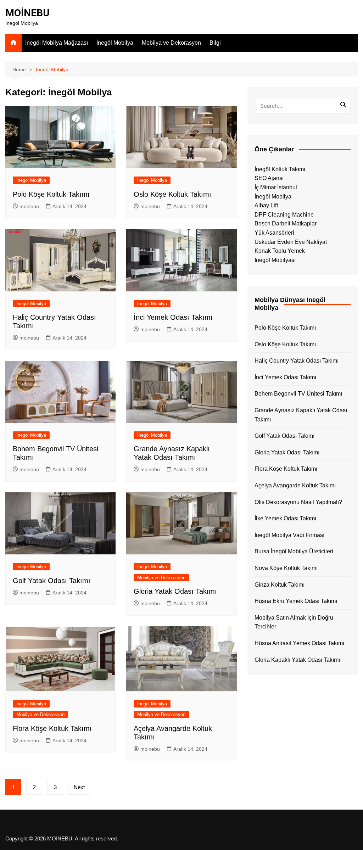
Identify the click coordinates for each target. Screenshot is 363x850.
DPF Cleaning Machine (284, 215)
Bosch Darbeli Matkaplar (286, 223)
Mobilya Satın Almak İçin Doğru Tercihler (294, 622)
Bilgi (215, 43)
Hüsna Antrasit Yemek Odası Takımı (299, 643)
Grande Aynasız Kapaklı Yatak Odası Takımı (301, 415)
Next (79, 787)
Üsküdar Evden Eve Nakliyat (291, 242)
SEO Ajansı (269, 178)
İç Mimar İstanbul (276, 187)
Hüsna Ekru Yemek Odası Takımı (296, 601)
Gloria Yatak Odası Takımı (175, 591)
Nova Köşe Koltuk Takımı (286, 568)
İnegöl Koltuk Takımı (280, 169)
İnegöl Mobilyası (275, 260)
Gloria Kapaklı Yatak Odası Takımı (297, 660)
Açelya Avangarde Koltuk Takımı (295, 485)
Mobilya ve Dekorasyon (171, 43)
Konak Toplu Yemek (280, 251)
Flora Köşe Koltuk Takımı (52, 728)
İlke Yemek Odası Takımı (285, 518)
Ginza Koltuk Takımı (280, 585)
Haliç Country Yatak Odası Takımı (297, 361)
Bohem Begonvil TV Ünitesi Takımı (298, 394)
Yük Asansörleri (274, 233)
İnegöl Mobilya (114, 43)
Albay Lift (266, 205)
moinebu (29, 206)
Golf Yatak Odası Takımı (51, 581)
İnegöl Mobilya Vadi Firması (289, 535)
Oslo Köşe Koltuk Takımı (172, 194)
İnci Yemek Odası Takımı (173, 317)
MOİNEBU (27, 13)
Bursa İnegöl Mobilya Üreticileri (294, 551)
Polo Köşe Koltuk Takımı (51, 194)
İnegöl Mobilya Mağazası (56, 43)
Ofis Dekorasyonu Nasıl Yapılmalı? (298, 502)
